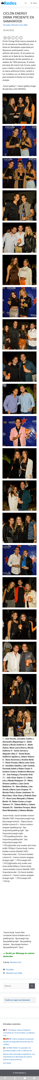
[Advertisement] (19, 911)
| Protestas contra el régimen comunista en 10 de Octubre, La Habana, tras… (19, 1032)
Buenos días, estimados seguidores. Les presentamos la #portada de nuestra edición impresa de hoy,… (19, 1057)
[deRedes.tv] (9, 3)
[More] (21, 38)
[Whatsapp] (9, 38)
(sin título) (7, 1063)
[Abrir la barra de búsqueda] (25, 3)
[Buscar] (32, 986)
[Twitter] (13, 38)
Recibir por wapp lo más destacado (17, 1000)
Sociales (7, 25)
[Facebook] (5, 38)
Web (25, 25)
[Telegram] (17, 38)
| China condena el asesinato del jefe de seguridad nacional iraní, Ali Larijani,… (18, 1041)
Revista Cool (17, 25)
